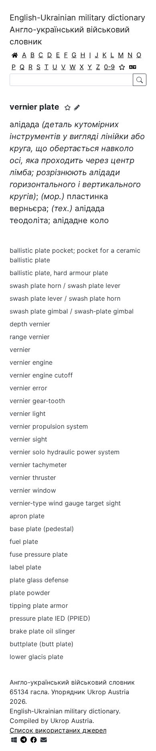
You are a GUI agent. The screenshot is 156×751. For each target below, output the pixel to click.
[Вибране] (122, 67)
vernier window (33, 490)
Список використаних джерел (58, 730)
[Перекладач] (132, 67)
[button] (67, 107)
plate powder (30, 593)
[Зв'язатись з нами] (43, 740)
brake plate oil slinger (42, 631)
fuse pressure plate (39, 554)
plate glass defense (39, 580)
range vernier (30, 337)
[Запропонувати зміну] (77, 107)
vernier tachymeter (38, 465)
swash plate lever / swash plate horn (65, 298)
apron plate (27, 516)
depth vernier (30, 324)
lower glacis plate (36, 657)
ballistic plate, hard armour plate (59, 273)
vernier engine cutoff (41, 375)
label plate (25, 567)
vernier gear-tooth (37, 401)
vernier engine (31, 362)
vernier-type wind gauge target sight (65, 503)
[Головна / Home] (15, 55)
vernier (20, 350)
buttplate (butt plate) (42, 644)
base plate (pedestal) (42, 529)
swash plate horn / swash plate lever (65, 286)
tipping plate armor (39, 605)
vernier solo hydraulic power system (65, 452)
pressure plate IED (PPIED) (50, 618)
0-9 (109, 67)
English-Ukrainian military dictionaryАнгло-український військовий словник (77, 29)
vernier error (28, 388)
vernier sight (28, 439)
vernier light (28, 413)
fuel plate (24, 541)
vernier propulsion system (49, 426)
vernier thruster (33, 477)
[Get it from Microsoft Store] (14, 740)
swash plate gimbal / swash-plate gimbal (72, 311)
